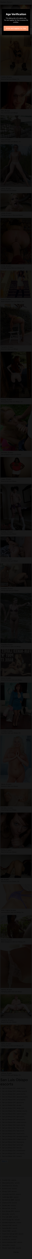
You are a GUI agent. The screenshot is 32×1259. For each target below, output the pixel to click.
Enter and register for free (16, 28)
